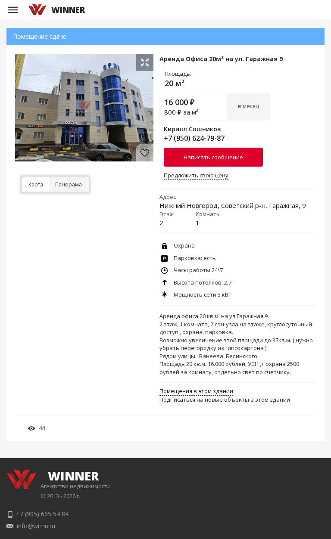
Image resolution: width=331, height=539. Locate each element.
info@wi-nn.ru (36, 526)
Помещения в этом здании (196, 391)
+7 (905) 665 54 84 (42, 514)
